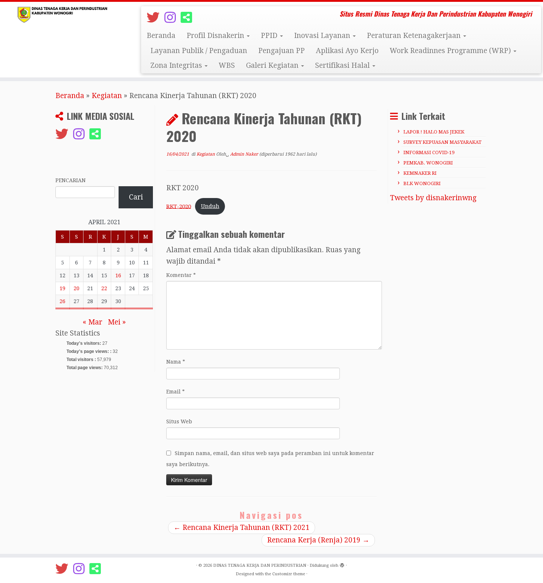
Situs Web (179, 421)
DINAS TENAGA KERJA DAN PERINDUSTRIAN (259, 565)
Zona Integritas (177, 65)
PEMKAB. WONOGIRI (428, 163)
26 (62, 301)
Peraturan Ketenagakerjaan (414, 35)
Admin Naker (244, 154)
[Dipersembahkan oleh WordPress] (342, 564)
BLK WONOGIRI (422, 183)
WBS (227, 65)
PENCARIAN (70, 180)
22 (104, 288)
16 (118, 275)
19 (62, 288)
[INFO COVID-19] (189, 17)
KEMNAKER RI (420, 173)
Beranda (161, 35)
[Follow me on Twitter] (155, 17)
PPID (270, 35)
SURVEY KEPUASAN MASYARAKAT (442, 142)
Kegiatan (107, 95)
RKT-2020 (178, 206)
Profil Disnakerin (216, 35)
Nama (175, 362)
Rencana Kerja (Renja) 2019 (318, 540)
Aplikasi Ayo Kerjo (347, 50)
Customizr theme (288, 574)
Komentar (181, 275)
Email (175, 392)
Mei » (117, 322)
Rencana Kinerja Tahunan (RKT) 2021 (242, 527)
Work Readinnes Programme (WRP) (451, 50)
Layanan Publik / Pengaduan (198, 50)
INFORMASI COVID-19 (428, 152)
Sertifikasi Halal (343, 65)
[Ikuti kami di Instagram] (172, 17)
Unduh (210, 206)
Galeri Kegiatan (273, 65)
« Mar (92, 322)
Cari (136, 197)
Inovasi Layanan (323, 35)
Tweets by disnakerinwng (433, 198)
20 (76, 288)
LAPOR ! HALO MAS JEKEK (433, 132)
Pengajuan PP (281, 50)
